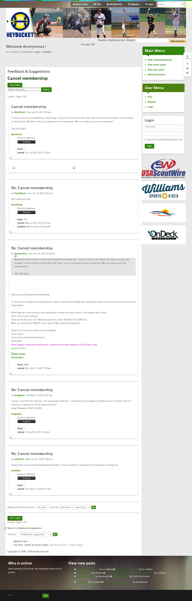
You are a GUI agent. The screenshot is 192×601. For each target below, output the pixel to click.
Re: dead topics (83, 573)
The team (18, 545)
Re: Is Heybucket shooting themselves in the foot (129, 573)
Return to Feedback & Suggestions (25, 528)
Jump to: (12, 534)
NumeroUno (20, 253)
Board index (21, 541)
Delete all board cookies (36, 545)
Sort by (55, 507)
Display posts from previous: (22, 507)
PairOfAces (20, 193)
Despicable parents (85, 576)
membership (28, 78)
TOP (45, 596)
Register (48, 52)
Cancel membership (32, 188)
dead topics (81, 582)
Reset (11, 595)
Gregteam (19, 395)
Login (37, 52)
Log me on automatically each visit (164, 139)
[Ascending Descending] (85, 507)
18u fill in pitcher (120, 576)
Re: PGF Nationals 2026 (87, 569)
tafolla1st (19, 459)
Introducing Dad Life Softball (118, 582)
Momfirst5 (19, 112)
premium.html (18, 348)
